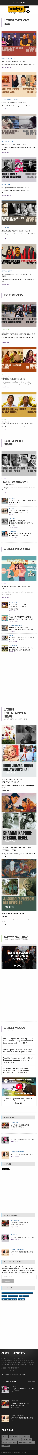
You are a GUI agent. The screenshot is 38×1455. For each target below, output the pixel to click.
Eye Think (13, 1299)
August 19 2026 (13, 527)
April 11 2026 (13, 641)
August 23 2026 (15, 1129)
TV (2, 374)
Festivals (11, 508)
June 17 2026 (13, 537)
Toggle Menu (20, 3)
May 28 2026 (13, 652)
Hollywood (12, 531)
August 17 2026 (13, 514)
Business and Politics (8, 58)
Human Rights (13, 602)
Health (11, 635)
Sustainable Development (16, 625)
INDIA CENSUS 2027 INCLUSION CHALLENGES (21, 628)
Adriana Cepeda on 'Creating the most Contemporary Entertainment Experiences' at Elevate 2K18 (18, 1041)
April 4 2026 (12, 631)
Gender (11, 615)
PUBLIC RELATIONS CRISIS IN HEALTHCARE (21, 638)
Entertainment (13, 1296)
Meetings (21, 1299)
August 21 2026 (13, 621)
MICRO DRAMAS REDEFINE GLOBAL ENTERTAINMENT (18, 334)
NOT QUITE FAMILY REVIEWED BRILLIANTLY (15, 187)
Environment (13, 646)
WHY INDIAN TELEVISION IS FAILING (13, 379)
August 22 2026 (15, 1156)
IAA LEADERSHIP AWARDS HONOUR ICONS (15, 61)
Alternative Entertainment (10, 100)
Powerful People (7, 271)
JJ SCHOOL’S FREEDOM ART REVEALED (22, 501)
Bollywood (12, 519)
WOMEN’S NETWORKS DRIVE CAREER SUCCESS (16, 587)
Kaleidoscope (6, 184)
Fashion (15, 1436)
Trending (11, 498)
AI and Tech (5, 329)
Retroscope (5, 228)
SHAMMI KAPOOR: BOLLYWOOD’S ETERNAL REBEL (15, 483)
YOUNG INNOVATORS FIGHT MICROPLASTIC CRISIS (22, 649)
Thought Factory (7, 141)
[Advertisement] (19, 680)
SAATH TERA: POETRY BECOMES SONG (14, 103)
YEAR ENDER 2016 (26, 1439)
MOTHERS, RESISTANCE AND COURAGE (14, 144)
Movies (4, 419)
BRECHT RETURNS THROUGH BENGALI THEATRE (18, 607)
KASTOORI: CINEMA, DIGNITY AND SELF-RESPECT (17, 424)
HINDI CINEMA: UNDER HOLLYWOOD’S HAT (20, 534)
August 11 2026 (13, 504)
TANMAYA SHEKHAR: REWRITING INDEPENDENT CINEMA (17, 275)
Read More (5, 67)
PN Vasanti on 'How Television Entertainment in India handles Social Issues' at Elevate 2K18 (16, 1070)
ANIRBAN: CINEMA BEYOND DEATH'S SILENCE (16, 231)
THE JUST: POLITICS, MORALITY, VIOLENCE (19, 512)
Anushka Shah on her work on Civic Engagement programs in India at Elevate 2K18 (17, 1060)
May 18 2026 (13, 611)
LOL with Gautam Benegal (9, 1442)
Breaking (4, 479)
